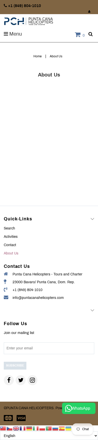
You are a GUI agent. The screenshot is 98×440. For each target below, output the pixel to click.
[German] (29, 428)
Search (9, 228)
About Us (11, 253)
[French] (23, 428)
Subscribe (15, 365)
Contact (10, 245)
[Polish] (42, 428)
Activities (11, 237)
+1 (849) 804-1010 (27, 290)
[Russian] (55, 428)
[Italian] (36, 428)
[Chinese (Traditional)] (3, 428)
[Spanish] (62, 428)
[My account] (89, 11)
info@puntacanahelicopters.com (38, 298)
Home (37, 56)
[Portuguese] (49, 428)
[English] (16, 428)
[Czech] (10, 428)
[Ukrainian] (68, 428)
